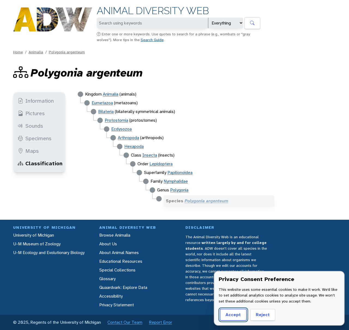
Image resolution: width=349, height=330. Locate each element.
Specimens (38, 138)
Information (39, 100)
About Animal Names (119, 252)
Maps (32, 150)
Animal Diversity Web (153, 11)
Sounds (34, 125)
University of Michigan (33, 235)
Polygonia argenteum (67, 52)
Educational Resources (120, 261)
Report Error (160, 322)
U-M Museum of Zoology (37, 244)
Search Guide (152, 39)
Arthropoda (128, 137)
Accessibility (111, 296)
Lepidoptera (161, 164)
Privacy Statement (116, 305)
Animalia (36, 52)
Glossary (107, 279)
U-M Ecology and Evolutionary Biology (49, 252)
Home (18, 52)
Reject (263, 314)
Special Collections (117, 270)
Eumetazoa (102, 103)
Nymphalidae (176, 181)
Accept (233, 314)
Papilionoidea (179, 172)
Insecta (149, 155)
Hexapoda (134, 146)
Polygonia (179, 190)
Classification (43, 163)
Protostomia (116, 120)
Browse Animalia (114, 235)
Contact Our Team (124, 322)
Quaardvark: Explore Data (123, 287)
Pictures (35, 113)
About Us (108, 244)
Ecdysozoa (121, 129)
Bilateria (106, 111)
